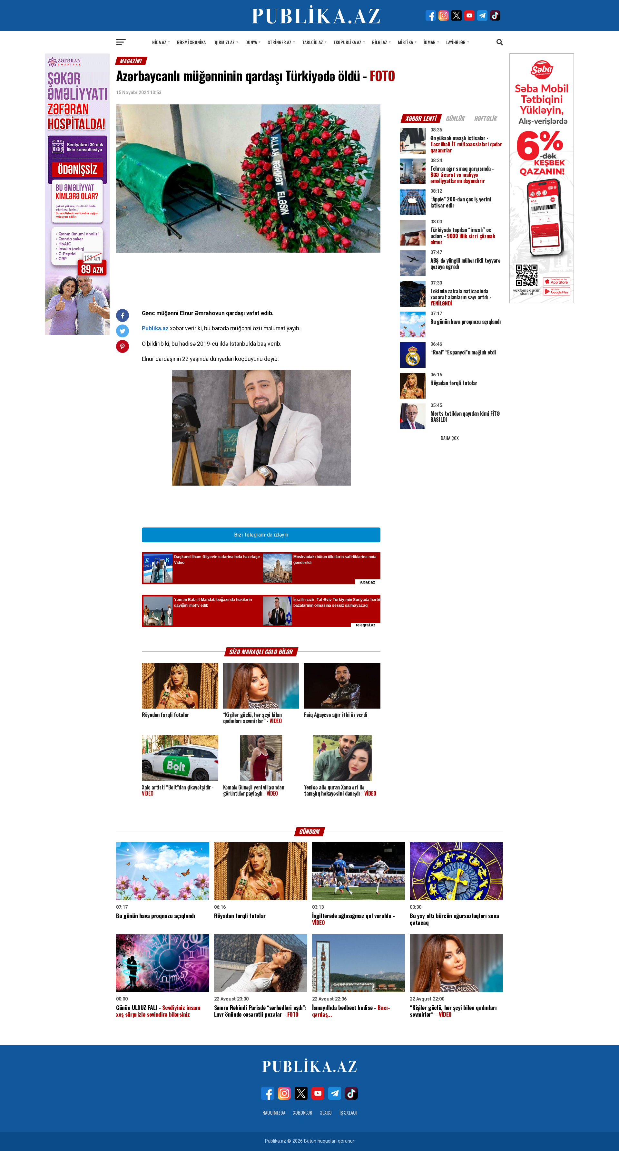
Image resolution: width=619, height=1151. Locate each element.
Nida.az (159, 42)
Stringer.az (279, 42)
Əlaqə (326, 1112)
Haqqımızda (273, 1112)
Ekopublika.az (347, 42)
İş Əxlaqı (348, 1112)
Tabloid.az (312, 42)
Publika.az (155, 328)
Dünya (251, 42)
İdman (430, 42)
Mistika (405, 42)
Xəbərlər (302, 1112)
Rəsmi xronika (191, 42)
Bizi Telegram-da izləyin (261, 535)
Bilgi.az (379, 42)
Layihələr (456, 42)
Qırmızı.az (225, 42)
